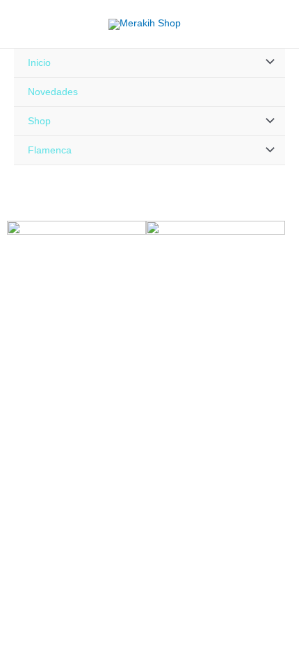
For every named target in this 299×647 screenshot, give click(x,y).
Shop (39, 121)
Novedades (53, 92)
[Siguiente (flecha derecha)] (44, 518)
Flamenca (50, 150)
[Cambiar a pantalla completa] (44, 500)
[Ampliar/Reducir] (14, 500)
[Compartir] (75, 500)
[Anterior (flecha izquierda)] (14, 518)
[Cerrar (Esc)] (106, 500)
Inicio (39, 63)
